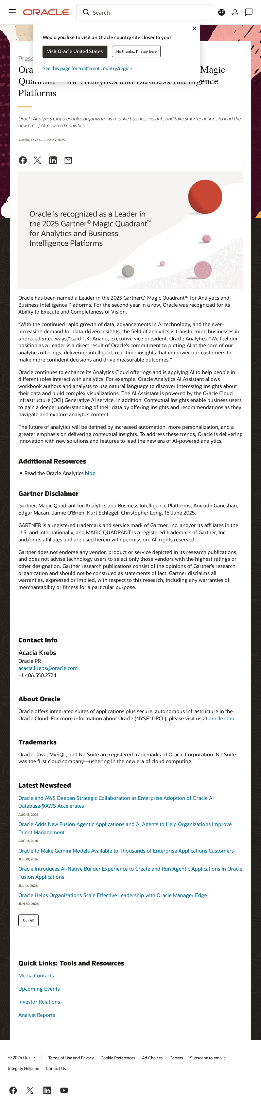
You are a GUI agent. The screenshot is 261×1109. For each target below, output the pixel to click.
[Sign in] (235, 12)
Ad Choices (152, 1057)
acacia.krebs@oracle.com (48, 668)
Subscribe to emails (208, 1057)
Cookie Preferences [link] (118, 1057)
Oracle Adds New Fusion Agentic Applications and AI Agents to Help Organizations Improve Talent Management (125, 828)
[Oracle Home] (46, 12)
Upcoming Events (39, 988)
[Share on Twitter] (37, 161)
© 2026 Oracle (21, 1057)
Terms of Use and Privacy (71, 1057)
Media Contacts (36, 975)
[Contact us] (249, 12)
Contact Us (56, 1068)
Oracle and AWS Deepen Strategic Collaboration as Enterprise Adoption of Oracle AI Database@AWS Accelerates (116, 801)
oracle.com (221, 718)
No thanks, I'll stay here (136, 51)
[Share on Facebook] (22, 161)
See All (28, 920)
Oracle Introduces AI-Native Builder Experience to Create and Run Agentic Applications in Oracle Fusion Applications (130, 872)
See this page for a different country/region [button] (87, 68)
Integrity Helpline (23, 1068)
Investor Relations (39, 1001)
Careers (176, 1057)
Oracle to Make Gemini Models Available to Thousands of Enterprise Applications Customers (126, 850)
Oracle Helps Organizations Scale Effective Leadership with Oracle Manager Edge (112, 895)
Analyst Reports (36, 1014)
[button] (12, 12)
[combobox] (144, 12)
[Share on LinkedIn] (53, 161)
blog (90, 473)
